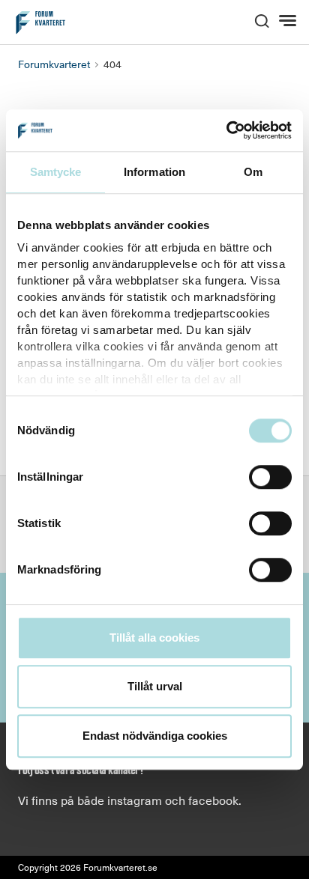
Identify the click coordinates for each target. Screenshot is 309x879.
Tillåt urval (155, 686)
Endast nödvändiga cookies (154, 735)
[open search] (261, 20)
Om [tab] (253, 171)
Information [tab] (154, 171)
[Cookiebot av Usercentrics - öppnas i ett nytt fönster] (226, 130)
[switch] (270, 477)
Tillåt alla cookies (155, 637)
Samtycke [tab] (56, 171)
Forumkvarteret (54, 64)
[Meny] (289, 21)
